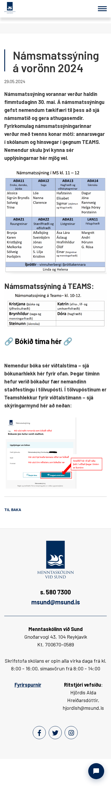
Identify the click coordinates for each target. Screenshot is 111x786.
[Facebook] (39, 732)
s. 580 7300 (55, 592)
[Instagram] (71, 732)
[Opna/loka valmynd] (102, 8)
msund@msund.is (55, 602)
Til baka (12, 509)
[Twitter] (55, 732)
